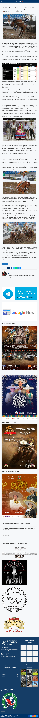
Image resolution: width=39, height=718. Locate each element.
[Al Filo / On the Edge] (23, 684)
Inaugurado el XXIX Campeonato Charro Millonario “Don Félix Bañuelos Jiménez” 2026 (19, 528)
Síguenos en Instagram (30, 640)
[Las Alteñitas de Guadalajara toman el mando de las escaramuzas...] (23, 659)
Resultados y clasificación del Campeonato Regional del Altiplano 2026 (16, 523)
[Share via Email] (20, 268)
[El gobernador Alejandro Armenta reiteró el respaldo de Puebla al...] (23, 653)
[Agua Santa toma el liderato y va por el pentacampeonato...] (29, 659)
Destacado (10, 669)
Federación (10, 674)
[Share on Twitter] (14, 268)
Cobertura (10, 672)
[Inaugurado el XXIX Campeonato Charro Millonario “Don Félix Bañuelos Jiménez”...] (29, 647)
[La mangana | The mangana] (35, 678)
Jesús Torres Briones (12, 271)
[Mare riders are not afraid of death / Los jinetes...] (35, 684)
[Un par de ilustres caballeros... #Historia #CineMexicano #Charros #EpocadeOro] (23, 647)
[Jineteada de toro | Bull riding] (29, 684)
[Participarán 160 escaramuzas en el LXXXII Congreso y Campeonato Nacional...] (35, 647)
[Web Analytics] (3, 711)
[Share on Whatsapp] (16, 268)
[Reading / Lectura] (29, 678)
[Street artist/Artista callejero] (23, 678)
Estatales (10, 678)
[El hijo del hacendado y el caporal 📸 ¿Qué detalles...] (29, 653)
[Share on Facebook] (11, 268)
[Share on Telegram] (18, 268)
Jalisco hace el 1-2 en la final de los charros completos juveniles (15, 543)
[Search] (37, 1)
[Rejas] (29, 672)
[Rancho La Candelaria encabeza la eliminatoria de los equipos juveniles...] (35, 659)
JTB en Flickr (30, 664)
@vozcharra (29, 642)
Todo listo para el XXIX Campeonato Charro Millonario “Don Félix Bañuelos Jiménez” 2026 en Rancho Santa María (20, 534)
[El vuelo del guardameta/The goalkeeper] (35, 672)
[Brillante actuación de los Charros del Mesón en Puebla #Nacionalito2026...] (35, 653)
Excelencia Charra (10, 681)
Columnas (10, 676)
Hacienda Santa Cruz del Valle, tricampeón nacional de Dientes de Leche (17, 538)
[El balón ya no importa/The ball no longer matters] (23, 672)
